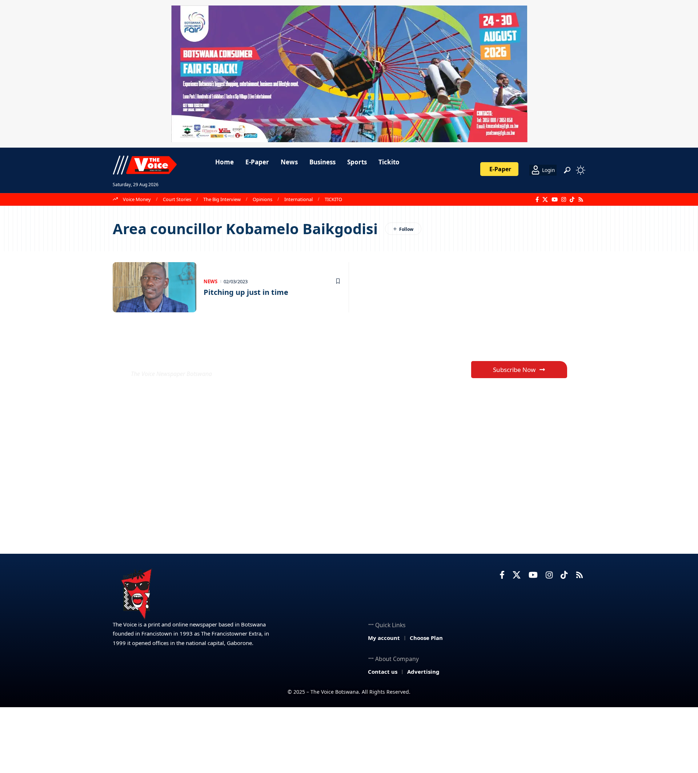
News (210, 281)
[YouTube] (554, 199)
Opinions (262, 199)
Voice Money (137, 199)
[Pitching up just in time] (154, 287)
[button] (567, 170)
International (298, 199)
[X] (545, 199)
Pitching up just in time (246, 292)
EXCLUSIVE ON (184, 356)
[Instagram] (563, 199)
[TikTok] (572, 199)
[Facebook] (537, 199)
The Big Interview (222, 199)
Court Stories (177, 199)
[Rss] (580, 199)
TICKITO (333, 199)
